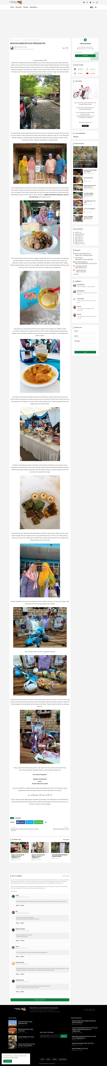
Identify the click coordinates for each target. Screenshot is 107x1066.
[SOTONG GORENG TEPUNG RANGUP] (78, 195)
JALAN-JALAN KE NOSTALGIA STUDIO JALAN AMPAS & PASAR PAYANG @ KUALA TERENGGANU (26, 1045)
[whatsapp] (87, 2)
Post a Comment (40, 1000)
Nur (17, 911)
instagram (80, 73)
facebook (80, 69)
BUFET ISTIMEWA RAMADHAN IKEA (88, 217)
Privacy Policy (62, 1059)
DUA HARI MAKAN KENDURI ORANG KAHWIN (59, 855)
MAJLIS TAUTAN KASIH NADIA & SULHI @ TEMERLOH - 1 (38, 856)
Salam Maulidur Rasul (81, 267)
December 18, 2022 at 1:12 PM (22, 897)
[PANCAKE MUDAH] (78, 180)
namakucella (20, 980)
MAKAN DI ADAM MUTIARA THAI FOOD (25, 1030)
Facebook (21, 822)
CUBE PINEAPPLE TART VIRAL (90, 201)
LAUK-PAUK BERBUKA (89, 208)
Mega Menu (33, 7)
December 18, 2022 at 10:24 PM (22, 930)
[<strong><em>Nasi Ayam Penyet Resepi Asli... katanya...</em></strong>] (78, 172)
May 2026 (78, 239)
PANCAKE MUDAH (88, 177)
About (48, 1059)
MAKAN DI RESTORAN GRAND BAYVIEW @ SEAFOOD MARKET (84, 1021)
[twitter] (94, 2)
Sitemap (25, 7)
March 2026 (78, 242)
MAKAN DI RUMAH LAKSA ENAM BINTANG (25, 1022)
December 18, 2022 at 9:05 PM (22, 913)
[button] (91, 7)
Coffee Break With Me (81, 266)
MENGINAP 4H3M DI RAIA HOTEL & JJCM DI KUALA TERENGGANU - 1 (84, 1037)
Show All (76, 274)
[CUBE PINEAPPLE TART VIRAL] (78, 203)
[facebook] (84, 2)
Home (12, 7)
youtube (93, 73)
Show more (66, 839)
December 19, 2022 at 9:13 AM (22, 948)
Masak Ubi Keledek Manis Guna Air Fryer (86, 263)
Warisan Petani (20, 929)
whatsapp (92, 69)
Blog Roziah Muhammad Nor (83, 253)
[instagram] (97, 2)
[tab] (12, 7)
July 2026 (78, 235)
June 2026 (78, 237)
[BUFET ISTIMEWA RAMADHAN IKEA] (78, 218)
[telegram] (90, 2)
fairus (17, 946)
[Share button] (46, 822)
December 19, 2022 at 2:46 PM (22, 964)
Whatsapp (39, 822)
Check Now (13, 1057)
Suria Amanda (20, 962)
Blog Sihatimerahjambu (81, 262)
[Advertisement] (53, 23)
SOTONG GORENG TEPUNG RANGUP (88, 194)
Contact (54, 1059)
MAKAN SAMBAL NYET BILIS (26, 1037)
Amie (17, 895)
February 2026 (79, 244)
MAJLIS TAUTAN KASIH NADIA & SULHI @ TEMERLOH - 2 (17, 856)
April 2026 (78, 240)
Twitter (31, 822)
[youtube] (91, 1010)
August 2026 (78, 234)
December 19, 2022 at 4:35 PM (22, 981)
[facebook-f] (85, 1010)
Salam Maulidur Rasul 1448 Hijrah (84, 259)
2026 (76, 232)
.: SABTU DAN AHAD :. (81, 272)
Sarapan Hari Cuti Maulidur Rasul (84, 255)
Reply (17, 905)
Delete (22, 905)
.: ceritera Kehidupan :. (81, 270)
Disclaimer (19, 7)
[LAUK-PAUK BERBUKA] (78, 210)
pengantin (17, 40)
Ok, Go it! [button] (7, 1061)
